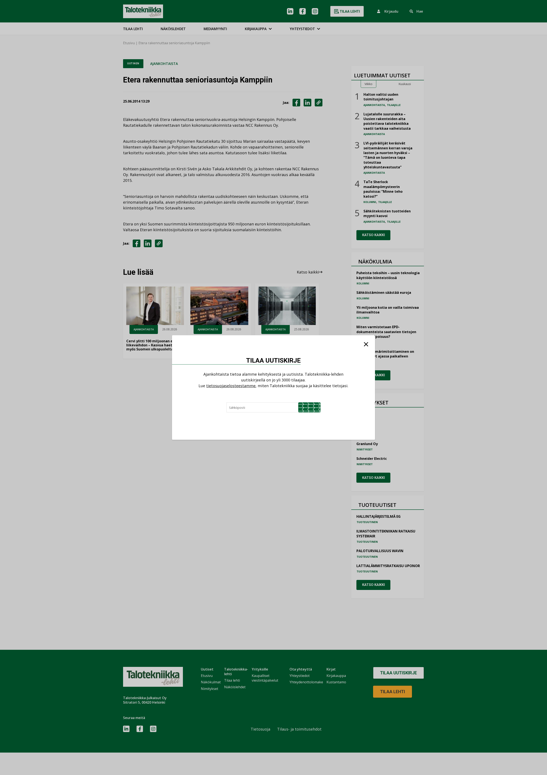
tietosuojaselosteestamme (231, 385)
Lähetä (309, 407)
